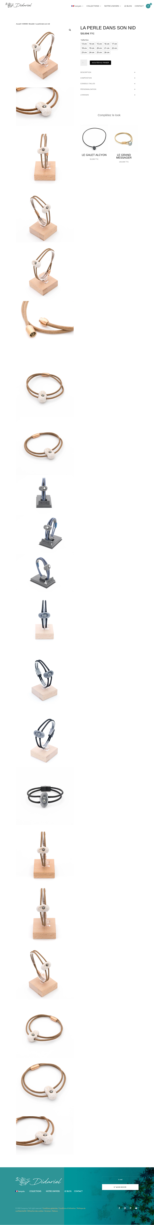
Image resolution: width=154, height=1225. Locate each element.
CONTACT (139, 6)
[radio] (84, 44)
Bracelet (31, 24)
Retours (55, 1211)
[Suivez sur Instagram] (125, 1208)
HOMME (25, 24)
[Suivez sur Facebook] (119, 1208)
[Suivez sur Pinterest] (130, 1208)
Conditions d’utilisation (67, 1208)
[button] (70, 30)
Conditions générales (50, 1208)
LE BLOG (128, 6)
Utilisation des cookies (35, 1211)
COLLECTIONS (92, 6)
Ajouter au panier (100, 63)
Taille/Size (84, 40)
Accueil (18, 24)
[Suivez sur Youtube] (136, 1208)
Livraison (48, 1211)
